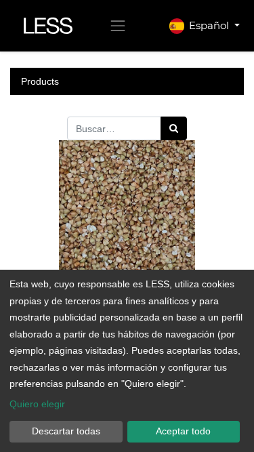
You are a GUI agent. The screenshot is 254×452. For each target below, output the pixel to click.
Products (40, 81)
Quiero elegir (37, 403)
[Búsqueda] (174, 128)
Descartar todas (66, 431)
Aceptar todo (183, 431)
